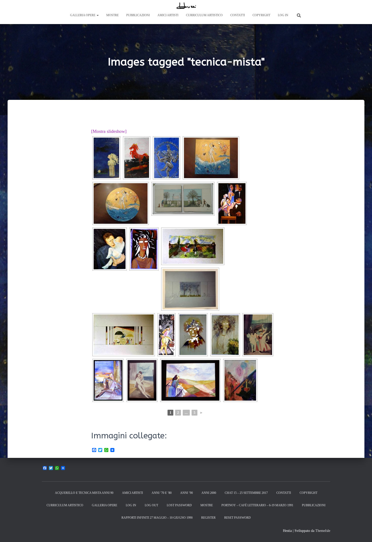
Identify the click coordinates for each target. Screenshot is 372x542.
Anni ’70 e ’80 (162, 493)
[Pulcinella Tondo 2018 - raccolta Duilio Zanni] (121, 203)
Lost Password (179, 505)
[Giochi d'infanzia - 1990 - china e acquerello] (190, 289)
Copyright (261, 15)
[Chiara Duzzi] (186, 6)
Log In (283, 15)
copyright (308, 493)
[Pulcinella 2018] (211, 158)
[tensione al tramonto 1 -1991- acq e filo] (108, 380)
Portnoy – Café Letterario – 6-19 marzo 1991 (257, 505)
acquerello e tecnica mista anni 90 (84, 493)
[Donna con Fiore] (106, 158)
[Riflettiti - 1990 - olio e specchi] (144, 249)
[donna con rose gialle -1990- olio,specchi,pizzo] (225, 334)
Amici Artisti (167, 15)
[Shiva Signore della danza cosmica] (166, 158)
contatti (283, 493)
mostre (206, 505)
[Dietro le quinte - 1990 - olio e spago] (231, 203)
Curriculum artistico (204, 15)
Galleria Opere (83, 15)
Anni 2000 (208, 493)
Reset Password (237, 517)
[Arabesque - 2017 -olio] (240, 380)
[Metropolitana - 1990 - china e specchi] (166, 334)
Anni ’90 (186, 493)
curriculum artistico (65, 505)
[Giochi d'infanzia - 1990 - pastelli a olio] (192, 246)
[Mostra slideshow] (109, 131)
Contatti (237, 15)
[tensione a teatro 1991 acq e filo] (258, 334)
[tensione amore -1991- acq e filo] (142, 380)
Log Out (151, 505)
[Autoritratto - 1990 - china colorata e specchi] (192, 334)
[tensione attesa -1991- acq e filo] (190, 380)
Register (208, 517)
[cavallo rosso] (136, 158)
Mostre (112, 15)
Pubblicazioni (138, 15)
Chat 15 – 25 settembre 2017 (246, 493)
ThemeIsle (322, 531)
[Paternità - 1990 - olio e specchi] (110, 249)
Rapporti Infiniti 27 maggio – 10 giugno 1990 (157, 517)
